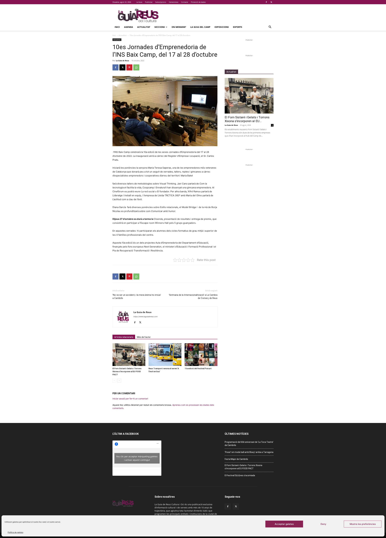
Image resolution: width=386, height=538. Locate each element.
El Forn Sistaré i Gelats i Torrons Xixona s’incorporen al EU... (247, 119)
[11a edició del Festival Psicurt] (201, 354)
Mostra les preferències (363, 524)
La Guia (139, 2)
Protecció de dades (198, 2)
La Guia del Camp (200, 27)
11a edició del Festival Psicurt (198, 368)
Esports (237, 27)
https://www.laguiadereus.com (145, 316)
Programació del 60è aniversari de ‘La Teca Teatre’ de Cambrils (249, 443)
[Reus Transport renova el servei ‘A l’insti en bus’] (165, 354)
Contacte (184, 2)
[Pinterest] (129, 67)
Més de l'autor (144, 337)
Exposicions (222, 27)
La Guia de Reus (122, 60)
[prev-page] (114, 380)
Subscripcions (160, 2)
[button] (270, 27)
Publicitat (148, 2)
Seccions (159, 27)
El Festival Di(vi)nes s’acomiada (240, 475)
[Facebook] (266, 2)
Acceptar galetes (284, 524)
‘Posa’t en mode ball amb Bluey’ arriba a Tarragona (249, 452)
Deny (323, 524)
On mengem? (179, 27)
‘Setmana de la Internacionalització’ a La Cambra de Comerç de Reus (193, 296)
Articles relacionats (123, 337)
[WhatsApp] (136, 67)
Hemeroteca (173, 2)
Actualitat (143, 27)
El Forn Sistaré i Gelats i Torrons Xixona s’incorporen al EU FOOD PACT (126, 371)
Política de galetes (15, 532)
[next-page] (119, 380)
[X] (271, 2)
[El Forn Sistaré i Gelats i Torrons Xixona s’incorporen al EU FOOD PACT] (128, 354)
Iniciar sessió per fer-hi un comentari (130, 398)
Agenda (128, 27)
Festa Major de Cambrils (236, 459)
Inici (117, 27)
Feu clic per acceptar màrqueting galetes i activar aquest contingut (137, 458)
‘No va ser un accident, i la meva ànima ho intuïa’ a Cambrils (136, 296)
